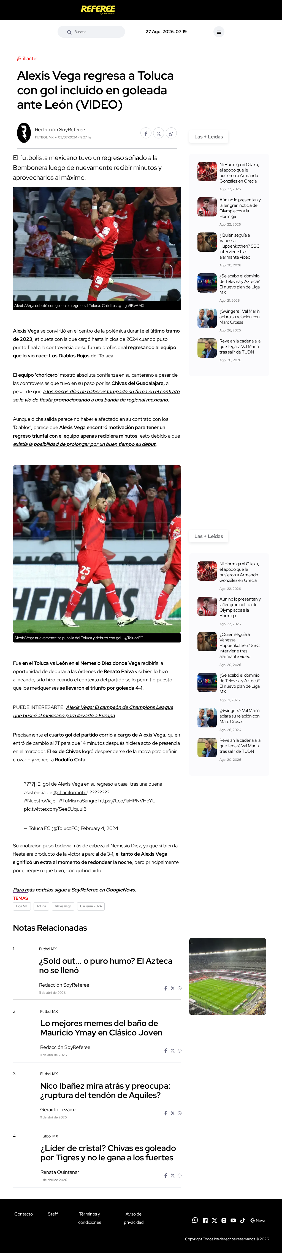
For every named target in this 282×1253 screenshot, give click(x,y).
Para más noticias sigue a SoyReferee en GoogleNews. (74, 890)
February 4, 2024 (99, 828)
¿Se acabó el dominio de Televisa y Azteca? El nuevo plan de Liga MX (239, 284)
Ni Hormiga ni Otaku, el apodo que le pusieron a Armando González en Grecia (239, 173)
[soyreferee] (98, 10)
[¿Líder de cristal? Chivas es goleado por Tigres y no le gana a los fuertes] (227, 1163)
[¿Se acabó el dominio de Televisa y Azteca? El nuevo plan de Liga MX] (207, 283)
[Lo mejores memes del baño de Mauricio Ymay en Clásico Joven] (227, 1038)
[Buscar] (69, 32)
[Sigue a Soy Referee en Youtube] (233, 1220)
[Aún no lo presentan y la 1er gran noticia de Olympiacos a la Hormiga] (207, 206)
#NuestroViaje (39, 800)
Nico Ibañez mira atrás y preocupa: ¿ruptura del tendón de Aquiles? (105, 1090)
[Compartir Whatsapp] (171, 132)
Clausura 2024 (91, 906)
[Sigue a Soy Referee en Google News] (258, 1220)
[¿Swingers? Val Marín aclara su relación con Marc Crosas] (207, 318)
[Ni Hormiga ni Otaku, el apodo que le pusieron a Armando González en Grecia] (207, 171)
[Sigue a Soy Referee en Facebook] (205, 1220)
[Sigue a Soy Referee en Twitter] (214, 1220)
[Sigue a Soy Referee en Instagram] (224, 1220)
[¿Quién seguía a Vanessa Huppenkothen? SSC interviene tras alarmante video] (207, 242)
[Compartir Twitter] (158, 132)
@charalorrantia (70, 792)
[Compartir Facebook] (145, 132)
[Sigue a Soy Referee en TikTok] (242, 1220)
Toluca (41, 906)
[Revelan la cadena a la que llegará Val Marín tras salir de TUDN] (207, 348)
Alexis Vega (63, 906)
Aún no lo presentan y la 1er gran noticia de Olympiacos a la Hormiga (240, 208)
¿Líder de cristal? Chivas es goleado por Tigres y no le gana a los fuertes (108, 1152)
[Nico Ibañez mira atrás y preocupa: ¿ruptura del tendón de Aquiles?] (227, 1101)
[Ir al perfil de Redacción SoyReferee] (24, 132)
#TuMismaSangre (78, 800)
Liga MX (22, 906)
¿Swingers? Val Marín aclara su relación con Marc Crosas (239, 316)
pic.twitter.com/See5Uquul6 (55, 809)
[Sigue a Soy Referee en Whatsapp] (195, 1220)
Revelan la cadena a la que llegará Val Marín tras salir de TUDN (240, 346)
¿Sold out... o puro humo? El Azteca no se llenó (105, 965)
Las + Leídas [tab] (208, 136)
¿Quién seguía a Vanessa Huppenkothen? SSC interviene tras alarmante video (239, 246)
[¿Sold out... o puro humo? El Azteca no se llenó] (227, 976)
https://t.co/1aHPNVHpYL (126, 800)
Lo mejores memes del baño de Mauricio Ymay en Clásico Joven (101, 1028)
